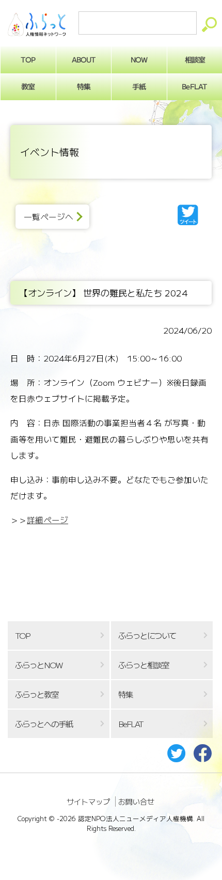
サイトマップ (88, 801)
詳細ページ (47, 520)
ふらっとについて (147, 635)
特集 (83, 86)
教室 (28, 86)
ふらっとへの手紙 (44, 724)
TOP (28, 59)
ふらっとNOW (38, 665)
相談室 (194, 59)
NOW (139, 59)
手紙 (139, 86)
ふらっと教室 (36, 694)
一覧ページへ (48, 217)
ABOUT (83, 59)
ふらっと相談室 (143, 665)
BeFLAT (195, 86)
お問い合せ (136, 801)
